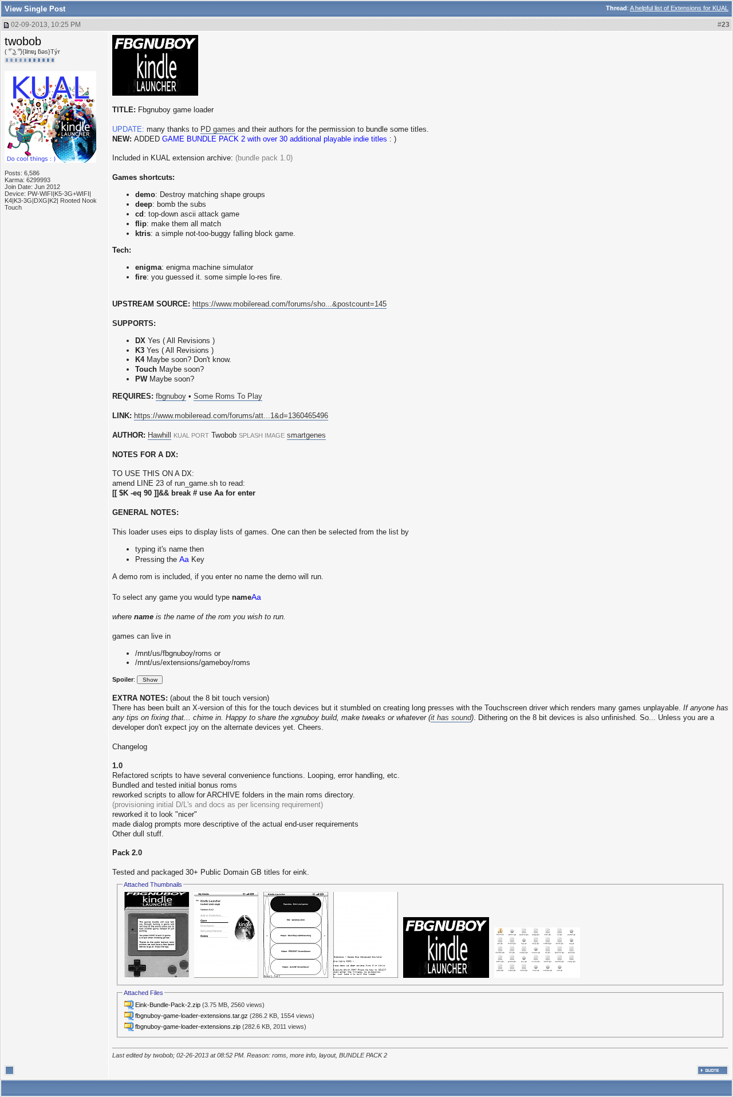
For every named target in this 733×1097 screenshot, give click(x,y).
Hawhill (159, 435)
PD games (217, 129)
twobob (23, 41)
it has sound (451, 717)
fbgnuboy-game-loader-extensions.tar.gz (191, 1015)
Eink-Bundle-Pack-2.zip (167, 1004)
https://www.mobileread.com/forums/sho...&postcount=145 (289, 304)
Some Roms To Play (228, 396)
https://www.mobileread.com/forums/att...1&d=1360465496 (231, 415)
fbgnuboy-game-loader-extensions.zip (188, 1026)
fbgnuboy (171, 396)
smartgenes (306, 435)
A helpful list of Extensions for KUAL (679, 8)
